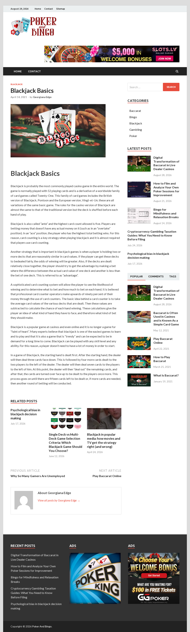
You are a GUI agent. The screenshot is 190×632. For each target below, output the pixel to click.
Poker (133, 136)
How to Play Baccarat (161, 359)
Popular (136, 276)
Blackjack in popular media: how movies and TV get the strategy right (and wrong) (103, 440)
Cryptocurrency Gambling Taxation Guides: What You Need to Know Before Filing (151, 235)
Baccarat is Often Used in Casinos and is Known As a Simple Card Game (166, 318)
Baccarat (135, 110)
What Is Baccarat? (166, 375)
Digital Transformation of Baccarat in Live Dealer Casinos (166, 163)
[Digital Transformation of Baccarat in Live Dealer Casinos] (139, 158)
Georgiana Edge (42, 97)
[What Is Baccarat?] (139, 375)
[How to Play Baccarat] (139, 357)
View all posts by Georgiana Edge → (59, 500)
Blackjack (17, 84)
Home (38, 9)
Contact (48, 9)
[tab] (136, 276)
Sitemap (60, 9)
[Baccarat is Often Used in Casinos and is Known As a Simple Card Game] (139, 313)
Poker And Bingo (42, 626)
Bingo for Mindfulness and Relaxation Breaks (166, 213)
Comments (156, 276)
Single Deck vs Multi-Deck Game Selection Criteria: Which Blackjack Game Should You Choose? (65, 442)
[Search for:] (153, 87)
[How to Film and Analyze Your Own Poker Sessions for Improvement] (139, 183)
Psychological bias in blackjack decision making (25, 414)
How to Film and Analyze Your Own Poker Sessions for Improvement (166, 189)
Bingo (133, 117)
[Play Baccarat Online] (139, 339)
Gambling (135, 129)
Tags (172, 276)
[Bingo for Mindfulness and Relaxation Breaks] (139, 210)
